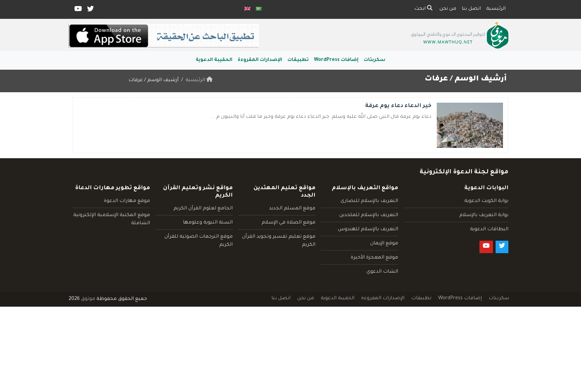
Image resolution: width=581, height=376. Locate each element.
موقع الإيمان (384, 243)
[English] (247, 9)
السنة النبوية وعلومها (208, 223)
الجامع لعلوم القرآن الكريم (203, 208)
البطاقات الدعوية (489, 229)
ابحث (420, 9)
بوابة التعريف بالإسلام (483, 215)
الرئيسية (496, 9)
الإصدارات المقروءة (260, 60)
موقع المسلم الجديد (292, 208)
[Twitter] (89, 10)
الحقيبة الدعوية (214, 60)
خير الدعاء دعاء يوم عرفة (398, 106)
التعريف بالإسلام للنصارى (369, 201)
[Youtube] (78, 10)
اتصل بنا (471, 9)
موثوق (88, 299)
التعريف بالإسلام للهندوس (368, 229)
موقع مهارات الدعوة (127, 201)
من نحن (447, 9)
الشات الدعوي (382, 272)
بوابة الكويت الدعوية (486, 201)
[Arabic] (259, 9)
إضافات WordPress (336, 60)
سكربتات (374, 60)
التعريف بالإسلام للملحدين (368, 215)
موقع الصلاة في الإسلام (288, 223)
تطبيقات (298, 60)
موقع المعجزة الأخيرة (374, 258)
